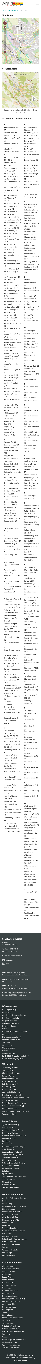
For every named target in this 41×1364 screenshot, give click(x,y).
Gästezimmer (8, 1285)
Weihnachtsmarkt (9, 1342)
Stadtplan (6, 1042)
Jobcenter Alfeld (9, 1157)
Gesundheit (7, 1144)
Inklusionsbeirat (9, 1149)
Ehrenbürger (7, 1252)
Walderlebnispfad (9, 1328)
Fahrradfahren (8, 1279)
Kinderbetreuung (9, 1160)
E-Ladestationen (9, 1026)
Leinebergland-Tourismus (12, 1299)
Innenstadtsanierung (10, 1228)
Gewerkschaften (9, 1089)
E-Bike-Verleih (8, 1274)
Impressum (10, 1358)
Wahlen (5, 1050)
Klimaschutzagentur (10, 1037)
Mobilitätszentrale (10, 1040)
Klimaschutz (7, 1233)
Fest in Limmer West (10, 1078)
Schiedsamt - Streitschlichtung (14, 1239)
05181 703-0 (13, 949)
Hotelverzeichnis (9, 1290)
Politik (4, 1201)
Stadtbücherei (8, 1315)
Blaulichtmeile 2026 (10, 1220)
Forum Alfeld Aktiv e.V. (11, 1092)
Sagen (4, 1312)
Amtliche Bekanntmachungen (14, 1015)
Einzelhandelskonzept (11, 1073)
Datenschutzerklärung (25, 1358)
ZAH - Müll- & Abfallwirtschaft (14, 1056)
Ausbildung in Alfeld (10, 1068)
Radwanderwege (9, 1307)
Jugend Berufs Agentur (11, 1155)
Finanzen (6, 1225)
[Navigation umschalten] (37, 4)
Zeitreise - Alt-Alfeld (10, 1187)
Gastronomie (7, 1282)
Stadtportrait (7, 1323)
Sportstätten (7, 1174)
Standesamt (7, 1045)
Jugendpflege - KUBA (11, 1152)
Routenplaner (7, 1309)
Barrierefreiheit (20, 1360)
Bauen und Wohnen (10, 1133)
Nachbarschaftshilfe (10, 1165)
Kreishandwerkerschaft (12, 1106)
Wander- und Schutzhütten (13, 1331)
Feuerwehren (7, 1222)
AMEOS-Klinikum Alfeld (12, 1130)
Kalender (6, 1034)
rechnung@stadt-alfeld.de (21, 992)
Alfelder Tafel (8, 1127)
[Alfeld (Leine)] (12, 4)
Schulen (5, 1171)
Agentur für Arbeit (9, 1125)
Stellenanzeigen (8, 1048)
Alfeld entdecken (9, 1266)
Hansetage (6, 1288)
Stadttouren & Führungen (12, 1318)
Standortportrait (9, 1070)
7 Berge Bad (7, 1179)
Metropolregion (8, 1255)
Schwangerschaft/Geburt (12, 1163)
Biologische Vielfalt (10, 1217)
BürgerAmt (6, 1012)
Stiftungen (6, 1182)
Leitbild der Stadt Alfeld (12, 1212)
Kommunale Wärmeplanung (13, 1231)
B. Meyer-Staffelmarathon (13, 1135)
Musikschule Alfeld (10, 1301)
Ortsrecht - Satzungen (11, 1244)
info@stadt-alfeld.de (15, 955)
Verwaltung (7, 1203)
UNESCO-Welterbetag (11, 1326)
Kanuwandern (8, 1293)
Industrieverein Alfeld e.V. (13, 1103)
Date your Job (8, 1081)
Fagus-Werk (7, 1277)
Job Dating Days (9, 1084)
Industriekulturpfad (10, 1100)
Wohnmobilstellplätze (11, 1345)
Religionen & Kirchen (10, 1168)
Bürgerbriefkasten (9, 1020)
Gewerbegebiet (8, 1087)
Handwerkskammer (10, 1095)
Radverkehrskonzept (10, 1236)
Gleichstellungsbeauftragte (13, 1146)
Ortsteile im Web (9, 1241)
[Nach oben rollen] (36, 1359)
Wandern (6, 1334)
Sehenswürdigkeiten (10, 1269)
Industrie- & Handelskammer (14, 1097)
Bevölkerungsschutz (10, 1018)
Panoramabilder (8, 1304)
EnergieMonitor (8, 1076)
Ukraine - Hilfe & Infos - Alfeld (14, 1031)
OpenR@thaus (8, 1010)
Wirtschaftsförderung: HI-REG (14, 1111)
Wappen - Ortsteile (10, 1250)
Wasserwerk (7, 1053)
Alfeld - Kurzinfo (8, 1271)
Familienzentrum (9, 1138)
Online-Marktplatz (9, 1108)
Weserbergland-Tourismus (13, 1339)
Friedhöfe (6, 1141)
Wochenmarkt (8, 1114)
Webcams (6, 1337)
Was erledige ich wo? (10, 1023)
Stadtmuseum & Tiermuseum (14, 1176)
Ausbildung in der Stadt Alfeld (14, 1206)
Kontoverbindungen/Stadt (12, 1059)
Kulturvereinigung (9, 1296)
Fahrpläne (6, 1029)
